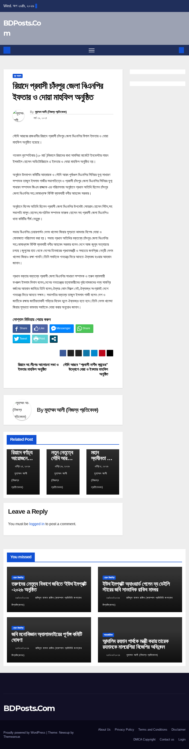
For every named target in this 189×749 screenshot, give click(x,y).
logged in (36, 524)
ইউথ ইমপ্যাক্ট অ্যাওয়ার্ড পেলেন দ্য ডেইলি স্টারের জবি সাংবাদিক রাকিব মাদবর (136, 587)
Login (182, 739)
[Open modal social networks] (54, 338)
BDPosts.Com (29, 708)
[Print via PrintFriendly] (40, 339)
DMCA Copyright (144, 739)
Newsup (64, 732)
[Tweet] (21, 339)
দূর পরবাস (17, 76)
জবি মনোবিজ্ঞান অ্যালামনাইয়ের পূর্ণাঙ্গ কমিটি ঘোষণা (47, 637)
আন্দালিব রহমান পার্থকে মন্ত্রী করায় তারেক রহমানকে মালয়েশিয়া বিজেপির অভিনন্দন (135, 644)
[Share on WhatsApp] (84, 328)
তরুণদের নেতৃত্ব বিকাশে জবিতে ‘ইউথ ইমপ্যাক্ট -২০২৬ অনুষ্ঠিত (49, 587)
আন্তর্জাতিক (108, 635)
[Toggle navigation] (91, 50)
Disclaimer (178, 729)
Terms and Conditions (152, 729)
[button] (174, 50)
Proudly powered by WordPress (24, 732)
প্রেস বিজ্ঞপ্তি (18, 577)
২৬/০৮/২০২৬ (22, 597)
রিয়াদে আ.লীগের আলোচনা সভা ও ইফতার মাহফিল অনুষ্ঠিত (38, 367)
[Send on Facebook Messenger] (62, 328)
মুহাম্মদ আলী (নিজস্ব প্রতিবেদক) (51, 112)
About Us (104, 729)
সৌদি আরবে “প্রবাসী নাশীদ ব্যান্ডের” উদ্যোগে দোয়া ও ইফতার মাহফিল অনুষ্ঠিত (85, 369)
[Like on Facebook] (40, 328)
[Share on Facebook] (21, 328)
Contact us (167, 739)
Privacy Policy (124, 729)
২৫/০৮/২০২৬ (22, 648)
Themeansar (11, 736)
